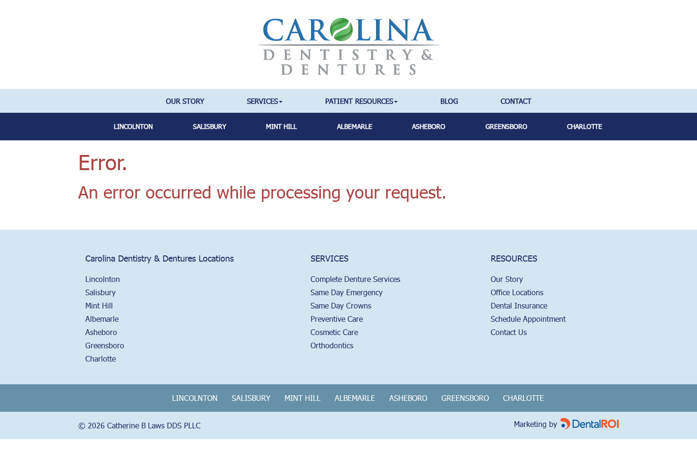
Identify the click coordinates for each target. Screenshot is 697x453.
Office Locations (517, 292)
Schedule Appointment (528, 319)
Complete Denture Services (355, 279)
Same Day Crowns (341, 305)
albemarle (354, 126)
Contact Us (509, 332)
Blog (449, 100)
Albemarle (102, 319)
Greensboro (104, 345)
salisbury (209, 126)
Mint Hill (99, 305)
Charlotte (584, 126)
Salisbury (100, 292)
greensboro (506, 126)
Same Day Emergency (347, 292)
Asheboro (101, 332)
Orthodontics (332, 345)
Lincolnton (133, 126)
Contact (516, 100)
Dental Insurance (519, 305)
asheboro (428, 126)
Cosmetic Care (334, 332)
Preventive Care (337, 319)
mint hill (281, 126)
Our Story (185, 100)
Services (262, 100)
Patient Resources (359, 100)
